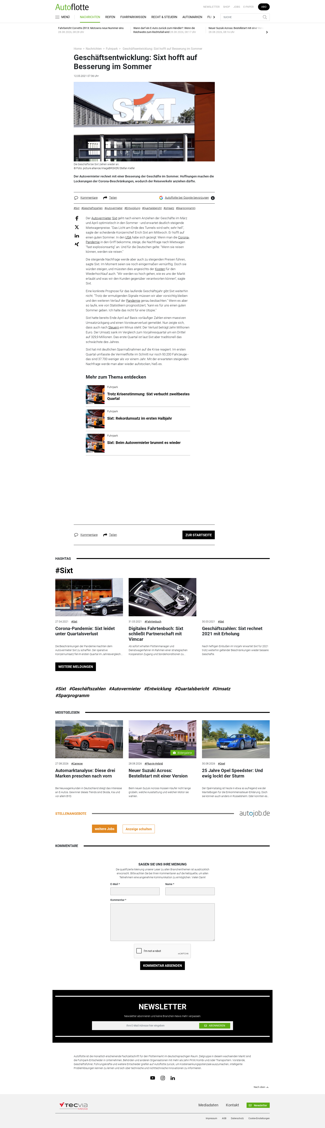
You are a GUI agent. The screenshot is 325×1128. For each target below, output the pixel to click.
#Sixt (64, 570)
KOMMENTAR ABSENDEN (162, 966)
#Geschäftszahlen (87, 688)
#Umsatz (221, 688)
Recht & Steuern (164, 17)
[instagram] (163, 1077)
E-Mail (114, 884)
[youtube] (152, 1077)
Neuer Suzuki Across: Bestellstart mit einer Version (158, 773)
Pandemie (133, 300)
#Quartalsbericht (192, 688)
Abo (264, 6)
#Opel (221, 763)
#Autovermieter (124, 688)
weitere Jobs (104, 829)
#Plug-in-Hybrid (154, 763)
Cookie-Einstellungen (259, 1118)
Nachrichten (90, 17)
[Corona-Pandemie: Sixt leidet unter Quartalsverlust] (89, 597)
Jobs (236, 6)
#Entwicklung (157, 688)
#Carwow (77, 763)
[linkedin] (173, 1077)
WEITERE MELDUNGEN (75, 667)
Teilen (113, 197)
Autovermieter (101, 218)
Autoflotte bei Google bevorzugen (187, 197)
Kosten (160, 269)
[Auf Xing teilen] (77, 244)
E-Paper (248, 6)
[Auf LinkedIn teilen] (77, 235)
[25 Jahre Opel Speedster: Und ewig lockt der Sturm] (236, 739)
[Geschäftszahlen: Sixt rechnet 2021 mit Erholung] (236, 597)
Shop (226, 6)
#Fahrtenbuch (153, 621)
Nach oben (259, 1087)
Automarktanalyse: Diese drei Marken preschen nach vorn (85, 773)
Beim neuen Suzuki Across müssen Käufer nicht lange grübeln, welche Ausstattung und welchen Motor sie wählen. (160, 792)
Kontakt (232, 1105)
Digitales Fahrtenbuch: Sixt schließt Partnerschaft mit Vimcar (156, 634)
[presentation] (267, 32)
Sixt (114, 218)
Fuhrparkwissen (133, 17)
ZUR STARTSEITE (198, 535)
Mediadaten (208, 1105)
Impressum (211, 1118)
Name (168, 884)
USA (128, 237)
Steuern (113, 327)
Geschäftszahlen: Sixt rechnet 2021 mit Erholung (232, 631)
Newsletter (211, 6)
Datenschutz (237, 1118)
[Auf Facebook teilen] (76, 218)
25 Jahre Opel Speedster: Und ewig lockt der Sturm (232, 773)
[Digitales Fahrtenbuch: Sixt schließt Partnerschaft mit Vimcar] (162, 597)
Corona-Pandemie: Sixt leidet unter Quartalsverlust (85, 631)
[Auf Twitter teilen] (77, 227)
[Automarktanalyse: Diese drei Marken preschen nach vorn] (89, 739)
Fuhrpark (112, 48)
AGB (224, 1118)
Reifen (110, 17)
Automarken (192, 17)
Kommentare (89, 197)
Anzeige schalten (139, 829)
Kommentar (117, 899)
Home (78, 48)
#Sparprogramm (72, 695)
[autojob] (255, 813)
